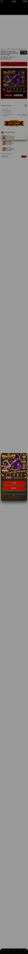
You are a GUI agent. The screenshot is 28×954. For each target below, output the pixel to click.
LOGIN (14, 483)
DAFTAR (14, 488)
